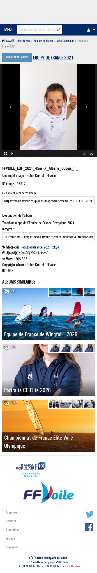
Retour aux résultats (17, 57)
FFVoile (73, 11)
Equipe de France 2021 (53, 58)
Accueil (9, 41)
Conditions (12, 530)
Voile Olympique (65, 41)
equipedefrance (32, 247)
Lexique (10, 538)
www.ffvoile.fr (72, 566)
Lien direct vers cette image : (20, 193)
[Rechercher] (58, 29)
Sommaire (12, 547)
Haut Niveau (23, 41)
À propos (11, 512)
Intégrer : (8, 229)
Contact (11, 521)
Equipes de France (43, 41)
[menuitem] (90, 30)
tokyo (55, 247)
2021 (47, 247)
